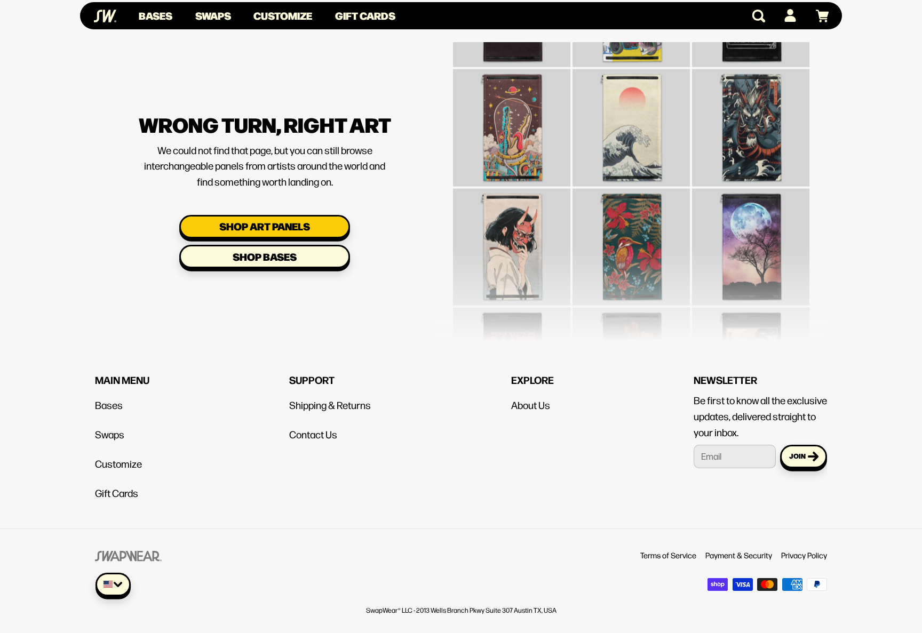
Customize (282, 15)
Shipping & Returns (330, 404)
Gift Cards (365, 15)
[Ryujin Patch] (750, 98)
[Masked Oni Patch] (511, 217)
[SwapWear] (105, 16)
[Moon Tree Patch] (750, 217)
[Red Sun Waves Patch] (631, 98)
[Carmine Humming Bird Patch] (631, 217)
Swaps (213, 15)
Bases (155, 15)
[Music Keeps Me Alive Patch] (511, 337)
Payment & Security (738, 555)
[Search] (754, 16)
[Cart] (818, 16)
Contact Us (313, 434)
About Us (530, 404)
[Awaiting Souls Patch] (750, 337)
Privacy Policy (804, 555)
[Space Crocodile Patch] (511, 98)
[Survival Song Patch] (631, 337)
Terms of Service (668, 555)
